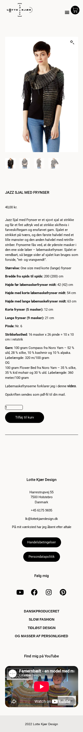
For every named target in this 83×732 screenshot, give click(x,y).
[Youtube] (20, 592)
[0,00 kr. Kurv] (75, 10)
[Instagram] (48, 592)
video (71, 386)
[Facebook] (34, 592)
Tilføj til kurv (24, 417)
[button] (67, 12)
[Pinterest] (63, 592)
